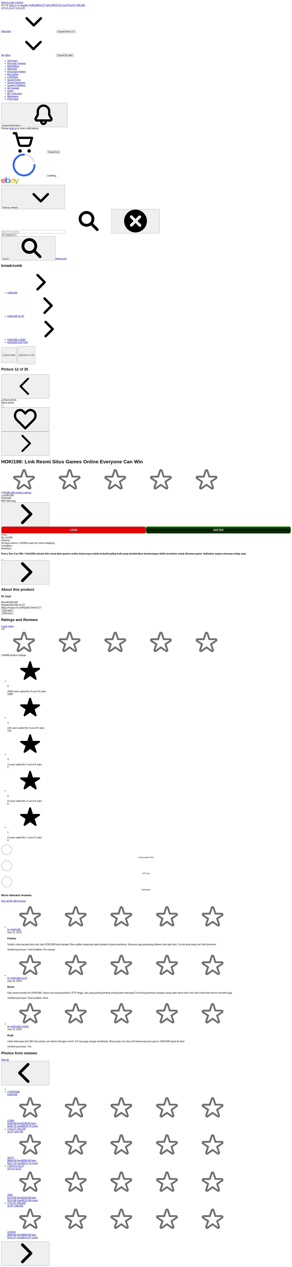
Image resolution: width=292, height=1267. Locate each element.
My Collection (14, 93)
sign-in (13, 128)
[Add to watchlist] (25, 419)
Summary (12, 60)
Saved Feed (14, 80)
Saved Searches (16, 82)
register (24, 5)
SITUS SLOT (62, 5)
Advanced (61, 258)
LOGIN (73, 530)
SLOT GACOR (47, 5)
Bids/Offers (13, 66)
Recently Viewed (16, 63)
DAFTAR (218, 530)
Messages (12, 96)
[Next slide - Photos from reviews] (25, 1253)
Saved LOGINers (16, 85)
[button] (28, 248)
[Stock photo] (9, 355)
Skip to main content (12, 2)
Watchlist (12, 69)
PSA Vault (12, 99)
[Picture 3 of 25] (26, 355)
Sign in (13, 5)
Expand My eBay (65, 55)
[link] (25, 514)
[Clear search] (135, 221)
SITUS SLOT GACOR (13, 8)
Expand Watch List (66, 31)
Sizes (10, 90)
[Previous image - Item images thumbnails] (25, 386)
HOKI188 (34, 5)
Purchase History (16, 71)
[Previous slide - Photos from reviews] (25, 1073)
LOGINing (12, 77)
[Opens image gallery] (2, 405)
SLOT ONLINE (77, 5)
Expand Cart (53, 152)
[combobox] (33, 231)
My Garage (13, 88)
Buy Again (12, 74)
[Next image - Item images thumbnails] (25, 444)
